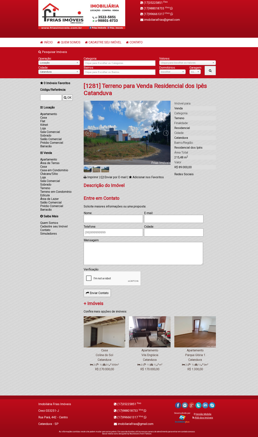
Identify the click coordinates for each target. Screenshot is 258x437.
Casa (43, 117)
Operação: (45, 58)
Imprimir (92, 177)
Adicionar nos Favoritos (148, 177)
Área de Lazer (49, 199)
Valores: (164, 58)
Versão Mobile (203, 414)
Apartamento (48, 114)
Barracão (46, 146)
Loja (43, 128)
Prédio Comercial (51, 142)
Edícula (45, 195)
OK (69, 97)
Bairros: (89, 67)
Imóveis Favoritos (57, 83)
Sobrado (45, 135)
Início (48, 42)
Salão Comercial (51, 139)
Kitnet (44, 125)
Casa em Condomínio (54, 170)
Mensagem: (91, 240)
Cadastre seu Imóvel (105, 42)
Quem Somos (70, 42)
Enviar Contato (99, 293)
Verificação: (91, 269)
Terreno (45, 188)
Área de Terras (49, 163)
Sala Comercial (50, 132)
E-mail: (148, 213)
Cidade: (43, 67)
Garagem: (195, 67)
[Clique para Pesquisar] (210, 70)
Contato (136, 42)
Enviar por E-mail (115, 177)
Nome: (88, 213)
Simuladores (48, 233)
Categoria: (90, 58)
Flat (42, 121)
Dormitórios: (167, 67)
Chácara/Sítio (49, 174)
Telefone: (90, 226)
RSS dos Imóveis (204, 417)
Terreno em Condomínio (56, 192)
